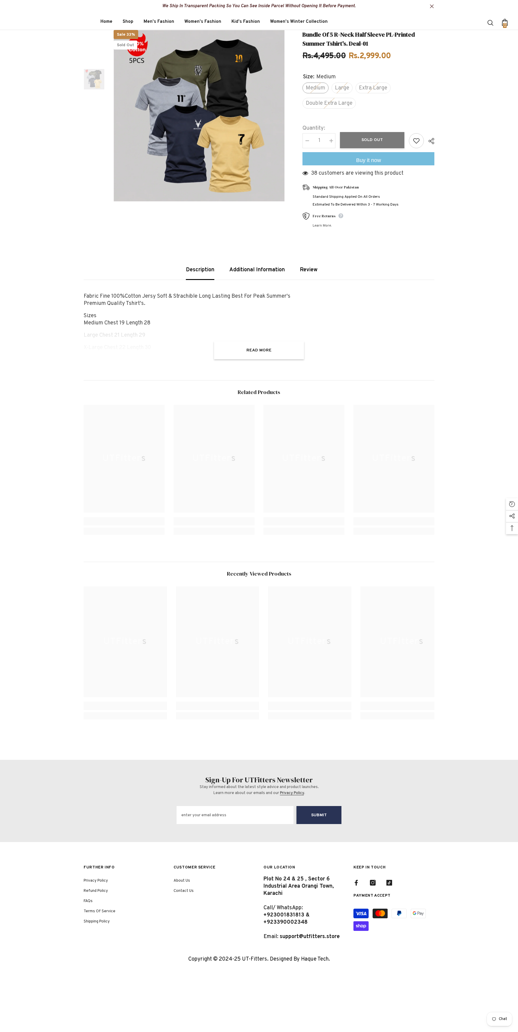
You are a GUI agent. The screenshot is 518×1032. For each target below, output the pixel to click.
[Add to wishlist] (416, 140)
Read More (259, 350)
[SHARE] (429, 141)
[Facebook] (356, 882)
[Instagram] (373, 882)
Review (308, 269)
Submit (319, 815)
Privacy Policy (292, 793)
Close (431, 6)
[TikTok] (389, 882)
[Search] (491, 22)
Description (200, 269)
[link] (124, 521)
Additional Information (257, 269)
